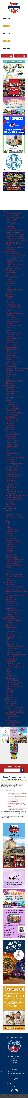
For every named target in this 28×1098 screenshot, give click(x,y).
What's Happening (9, 699)
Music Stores (10, 608)
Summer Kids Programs (14, 574)
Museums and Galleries (14, 332)
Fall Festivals (10, 705)
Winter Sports (10, 693)
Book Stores (10, 585)
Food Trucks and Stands (14, 468)
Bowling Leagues (11, 627)
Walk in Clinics (10, 427)
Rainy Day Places (12, 343)
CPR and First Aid (12, 402)
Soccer (8, 672)
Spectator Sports (11, 355)
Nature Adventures (12, 334)
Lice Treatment (11, 411)
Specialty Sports (11, 678)
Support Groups (11, 266)
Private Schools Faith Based (15, 239)
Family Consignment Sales (15, 708)
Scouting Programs (12, 563)
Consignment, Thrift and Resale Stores (16, 592)
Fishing (8, 298)
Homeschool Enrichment (14, 542)
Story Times (10, 572)
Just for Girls (10, 544)
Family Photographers (13, 253)
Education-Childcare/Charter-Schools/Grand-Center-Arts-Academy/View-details (17, 808)
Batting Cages (10, 283)
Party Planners (11, 487)
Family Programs (11, 536)
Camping (9, 287)
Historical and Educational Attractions (14, 314)
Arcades (8, 279)
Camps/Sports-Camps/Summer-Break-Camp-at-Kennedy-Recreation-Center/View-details (17, 805)
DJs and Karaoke (11, 459)
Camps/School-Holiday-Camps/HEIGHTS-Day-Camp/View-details (17, 800)
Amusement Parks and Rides (15, 275)
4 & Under (9, 510)
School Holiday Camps (13, 213)
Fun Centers (10, 302)
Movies (8, 330)
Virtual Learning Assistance (15, 247)
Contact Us (14, 1065)
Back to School (11, 703)
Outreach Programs (12, 555)
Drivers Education (12, 531)
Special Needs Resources (14, 264)
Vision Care (10, 425)
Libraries (9, 324)
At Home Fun (10, 281)
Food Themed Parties (13, 466)
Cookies (8, 455)
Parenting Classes (12, 557)
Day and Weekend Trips (14, 290)
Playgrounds (10, 336)
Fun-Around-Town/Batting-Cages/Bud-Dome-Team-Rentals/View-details (17, 797)
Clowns (8, 451)
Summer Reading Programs (15, 576)
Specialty (9, 567)
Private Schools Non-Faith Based (17, 241)
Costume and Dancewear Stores (17, 595)
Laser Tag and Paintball (13, 321)
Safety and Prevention (13, 561)
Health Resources (9, 385)
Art (7, 512)
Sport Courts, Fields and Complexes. (14, 358)
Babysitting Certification (14, 514)
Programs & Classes (10, 508)
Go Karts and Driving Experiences (13, 307)
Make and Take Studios (14, 326)
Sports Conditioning (12, 680)
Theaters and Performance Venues (15, 371)
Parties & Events (8, 430)
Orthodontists (10, 417)
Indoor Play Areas (12, 319)
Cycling (8, 633)
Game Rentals (11, 472)
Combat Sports (11, 631)
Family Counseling (12, 406)
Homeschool (10, 226)
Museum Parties (11, 483)
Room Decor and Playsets (14, 610)
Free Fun (9, 300)
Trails (7, 379)
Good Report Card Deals (14, 710)
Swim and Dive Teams (13, 682)
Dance (8, 527)
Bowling (8, 285)
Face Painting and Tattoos (14, 464)
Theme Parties (11, 504)
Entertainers (10, 461)
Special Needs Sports (13, 676)
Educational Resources (13, 224)
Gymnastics (10, 642)
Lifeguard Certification (13, 652)
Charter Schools (11, 220)
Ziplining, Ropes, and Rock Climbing (15, 382)
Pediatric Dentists (11, 419)
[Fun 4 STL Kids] (14, 7)
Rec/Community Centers (14, 345)
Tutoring (8, 245)
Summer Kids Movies (13, 722)
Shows (8, 718)
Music (8, 553)
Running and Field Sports (14, 663)
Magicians (9, 478)
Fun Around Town (9, 270)
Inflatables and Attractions (14, 474)
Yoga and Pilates (11, 697)
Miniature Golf (10, 328)
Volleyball (9, 688)
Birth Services (10, 393)
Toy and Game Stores (13, 616)
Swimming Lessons (12, 684)
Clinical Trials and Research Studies (15, 399)
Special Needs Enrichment (14, 565)
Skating (8, 351)
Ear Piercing (10, 597)
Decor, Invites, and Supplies (15, 457)
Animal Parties (11, 432)
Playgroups (9, 262)
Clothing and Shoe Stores (14, 587)
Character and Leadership (14, 517)
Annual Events (11, 701)
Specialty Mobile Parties (14, 500)
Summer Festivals (12, 720)
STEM (8, 570)
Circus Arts (9, 519)
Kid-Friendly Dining (12, 604)
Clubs (8, 521)
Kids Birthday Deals (12, 476)
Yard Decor (9, 506)
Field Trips (9, 296)
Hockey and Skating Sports (15, 646)
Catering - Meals (11, 447)
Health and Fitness (12, 644)
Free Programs (11, 538)
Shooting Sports (11, 665)
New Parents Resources (14, 260)
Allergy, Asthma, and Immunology (13, 388)
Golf (7, 640)
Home (14, 1058)
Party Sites (9, 489)
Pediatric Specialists (12, 421)
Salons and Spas (11, 349)
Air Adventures (11, 273)
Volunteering (10, 580)
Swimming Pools (11, 364)
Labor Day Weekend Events (15, 712)
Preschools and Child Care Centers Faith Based (15, 231)
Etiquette (9, 534)
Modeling (9, 551)
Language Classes (12, 546)
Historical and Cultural (13, 540)
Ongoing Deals (11, 714)
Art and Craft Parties (13, 434)
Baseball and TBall (12, 623)
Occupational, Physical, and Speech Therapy (15, 414)
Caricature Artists (12, 442)
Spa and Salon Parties (13, 498)
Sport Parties (10, 502)
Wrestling (9, 695)
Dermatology (10, 404)
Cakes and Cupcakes (13, 440)
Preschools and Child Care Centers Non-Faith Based (15, 235)
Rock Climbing (10, 661)
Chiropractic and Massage (14, 396)
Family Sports (10, 635)
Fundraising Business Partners (16, 256)
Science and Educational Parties (16, 495)
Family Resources (9, 251)
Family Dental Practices (14, 408)
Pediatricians (10, 423)
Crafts (8, 525)
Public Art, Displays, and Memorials (14, 339)
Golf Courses (10, 311)
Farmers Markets (11, 599)
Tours (8, 377)
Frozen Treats (10, 601)
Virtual (8, 578)
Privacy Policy (14, 1062)
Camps (5, 211)
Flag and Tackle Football (14, 638)
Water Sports (10, 691)
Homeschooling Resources (15, 258)
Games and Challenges (14, 304)
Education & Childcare (10, 215)
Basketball (9, 625)
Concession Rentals (12, 453)
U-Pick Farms (10, 725)
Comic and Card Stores (14, 589)
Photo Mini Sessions (12, 716)
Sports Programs (9, 618)
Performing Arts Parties (14, 491)
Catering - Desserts (12, 444)
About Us (14, 1064)
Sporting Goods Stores (13, 612)
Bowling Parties (11, 438)
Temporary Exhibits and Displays (17, 368)
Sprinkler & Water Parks (14, 362)
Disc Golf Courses (12, 292)
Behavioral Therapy (12, 391)
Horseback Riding (12, 648)
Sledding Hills (10, 353)
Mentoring (9, 548)
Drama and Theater (12, 529)
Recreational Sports (12, 347)
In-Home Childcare (12, 228)
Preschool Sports (11, 659)
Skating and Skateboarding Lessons (15, 668)
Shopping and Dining (10, 582)
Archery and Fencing (13, 621)
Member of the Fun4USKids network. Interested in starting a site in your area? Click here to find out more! (14, 1072)
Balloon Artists (11, 436)
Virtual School (10, 249)
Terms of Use (14, 1060)
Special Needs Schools (13, 243)
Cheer (8, 629)
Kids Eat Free (10, 606)
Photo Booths (10, 493)
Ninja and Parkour (12, 657)
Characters (9, 449)
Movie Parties (10, 480)
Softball (8, 674)
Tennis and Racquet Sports (15, 686)
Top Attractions (11, 374)
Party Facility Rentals (13, 485)
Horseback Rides (11, 317)
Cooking (8, 523)
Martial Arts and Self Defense (16, 654)
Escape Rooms (11, 294)
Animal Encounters (12, 277)
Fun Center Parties (12, 470)
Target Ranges (11, 366)
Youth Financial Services (14, 268)
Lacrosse (9, 650)
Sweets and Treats (12, 614)
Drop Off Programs (12, 222)
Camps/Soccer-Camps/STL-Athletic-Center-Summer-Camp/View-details (17, 794)
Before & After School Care (15, 217)
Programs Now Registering (15, 559)
